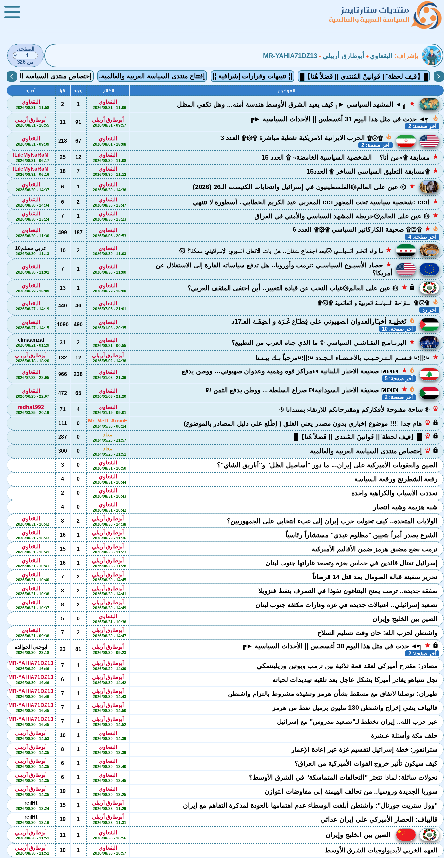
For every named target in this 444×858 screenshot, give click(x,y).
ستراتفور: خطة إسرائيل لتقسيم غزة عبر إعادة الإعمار (365, 749)
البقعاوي (381, 55)
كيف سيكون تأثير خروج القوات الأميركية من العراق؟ (366, 763)
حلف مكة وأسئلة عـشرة (405, 735)
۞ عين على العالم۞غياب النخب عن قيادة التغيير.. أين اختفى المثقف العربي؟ (301, 288)
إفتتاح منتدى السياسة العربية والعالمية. (152, 76)
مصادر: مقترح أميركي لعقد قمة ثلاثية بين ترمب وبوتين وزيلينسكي (348, 665)
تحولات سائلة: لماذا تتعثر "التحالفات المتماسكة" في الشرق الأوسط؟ (344, 777)
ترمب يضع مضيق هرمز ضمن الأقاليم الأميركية (375, 548)
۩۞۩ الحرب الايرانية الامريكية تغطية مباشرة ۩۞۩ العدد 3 (306, 137)
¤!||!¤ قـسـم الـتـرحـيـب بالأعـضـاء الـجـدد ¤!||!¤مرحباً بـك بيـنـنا (347, 357)
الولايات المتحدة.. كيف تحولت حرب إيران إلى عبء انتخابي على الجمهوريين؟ (333, 521)
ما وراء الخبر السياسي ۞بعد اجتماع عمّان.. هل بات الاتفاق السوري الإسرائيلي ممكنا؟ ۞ (285, 250)
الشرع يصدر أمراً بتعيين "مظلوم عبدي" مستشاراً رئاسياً (362, 535)
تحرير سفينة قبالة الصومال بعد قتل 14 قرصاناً (375, 576)
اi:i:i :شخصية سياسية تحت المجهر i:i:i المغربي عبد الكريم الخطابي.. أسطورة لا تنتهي (316, 202)
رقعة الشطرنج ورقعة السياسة (396, 479)
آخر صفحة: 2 (422, 126)
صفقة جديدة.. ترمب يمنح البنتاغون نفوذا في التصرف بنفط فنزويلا (348, 590)
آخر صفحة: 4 (422, 237)
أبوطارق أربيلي (343, 55)
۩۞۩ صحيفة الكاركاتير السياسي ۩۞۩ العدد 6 (366, 229)
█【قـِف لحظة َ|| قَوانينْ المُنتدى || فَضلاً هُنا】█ (364, 76)
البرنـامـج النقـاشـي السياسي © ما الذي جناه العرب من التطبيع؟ (323, 342)
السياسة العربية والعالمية (369, 19)
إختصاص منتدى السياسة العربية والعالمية (374, 451)
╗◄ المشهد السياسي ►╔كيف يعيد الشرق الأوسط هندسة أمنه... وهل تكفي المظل (296, 104)
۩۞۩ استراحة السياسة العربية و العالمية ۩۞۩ (378, 302)
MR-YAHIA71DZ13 (290, 55)
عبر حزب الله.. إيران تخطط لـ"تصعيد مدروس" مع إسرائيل (358, 721)
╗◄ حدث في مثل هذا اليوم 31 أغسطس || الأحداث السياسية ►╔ (344, 119)
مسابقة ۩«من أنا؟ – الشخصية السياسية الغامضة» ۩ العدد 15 (350, 157)
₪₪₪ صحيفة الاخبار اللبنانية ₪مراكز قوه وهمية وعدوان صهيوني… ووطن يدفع (298, 371)
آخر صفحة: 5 (399, 378)
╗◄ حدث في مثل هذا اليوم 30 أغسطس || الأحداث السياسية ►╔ (340, 646)
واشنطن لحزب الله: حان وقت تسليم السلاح (378, 632)
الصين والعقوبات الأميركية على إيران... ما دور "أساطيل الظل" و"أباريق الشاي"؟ (328, 465)
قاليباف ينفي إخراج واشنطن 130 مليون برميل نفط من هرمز (355, 707)
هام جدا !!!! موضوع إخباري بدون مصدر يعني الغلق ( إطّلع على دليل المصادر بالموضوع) (311, 423)
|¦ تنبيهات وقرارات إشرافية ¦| (252, 76)
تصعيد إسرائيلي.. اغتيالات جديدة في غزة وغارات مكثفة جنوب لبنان (347, 604)
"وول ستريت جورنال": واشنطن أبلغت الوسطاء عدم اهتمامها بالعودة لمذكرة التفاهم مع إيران (311, 805)
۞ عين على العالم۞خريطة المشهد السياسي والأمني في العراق (347, 216)
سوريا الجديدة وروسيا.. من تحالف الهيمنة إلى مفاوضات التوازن (352, 791)
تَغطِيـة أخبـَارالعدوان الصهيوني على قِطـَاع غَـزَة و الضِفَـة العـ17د (323, 321)
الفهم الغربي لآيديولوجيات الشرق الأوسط (382, 850)
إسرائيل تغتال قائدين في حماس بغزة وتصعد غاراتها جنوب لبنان (352, 562)
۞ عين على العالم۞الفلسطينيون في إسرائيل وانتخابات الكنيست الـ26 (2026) (304, 186)
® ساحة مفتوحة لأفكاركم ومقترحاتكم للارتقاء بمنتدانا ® (359, 409)
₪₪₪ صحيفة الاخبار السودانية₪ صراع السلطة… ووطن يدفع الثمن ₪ (310, 390)
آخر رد (429, 310)
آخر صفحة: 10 (397, 329)
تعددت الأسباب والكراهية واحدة (395, 493)
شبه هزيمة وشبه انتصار (406, 507)
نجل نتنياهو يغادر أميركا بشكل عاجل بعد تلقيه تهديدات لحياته (355, 679)
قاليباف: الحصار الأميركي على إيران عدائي (379, 819)
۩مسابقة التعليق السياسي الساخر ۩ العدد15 (373, 171)
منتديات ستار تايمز (375, 10)
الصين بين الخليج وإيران (405, 618)
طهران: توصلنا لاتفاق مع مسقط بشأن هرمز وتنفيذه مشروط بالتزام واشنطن (333, 693)
